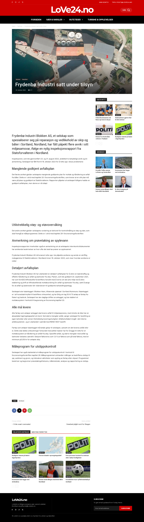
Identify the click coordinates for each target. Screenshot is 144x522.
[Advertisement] (51, 114)
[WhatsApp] (29, 410)
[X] (22, 2)
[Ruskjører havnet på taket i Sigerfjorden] (24, 445)
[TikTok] (19, 2)
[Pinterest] (24, 410)
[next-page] (17, 486)
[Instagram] (16, 2)
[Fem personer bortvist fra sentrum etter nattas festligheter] (78, 445)
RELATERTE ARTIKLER (21, 432)
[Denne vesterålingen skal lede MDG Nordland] (51, 469)
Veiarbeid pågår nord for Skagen (78, 424)
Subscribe (125, 508)
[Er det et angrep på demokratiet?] (123, 181)
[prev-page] (13, 486)
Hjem (13, 26)
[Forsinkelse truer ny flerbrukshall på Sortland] (78, 469)
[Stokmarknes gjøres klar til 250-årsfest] (123, 110)
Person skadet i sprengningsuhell (50, 455)
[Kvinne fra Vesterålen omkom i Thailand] (104, 129)
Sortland (21, 401)
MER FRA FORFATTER (39, 432)
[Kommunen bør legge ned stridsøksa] (24, 469)
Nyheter (19, 26)
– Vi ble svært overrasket (21, 424)
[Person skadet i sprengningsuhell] (51, 445)
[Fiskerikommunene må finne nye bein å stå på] (104, 110)
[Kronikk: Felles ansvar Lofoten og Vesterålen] (104, 162)
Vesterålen (25, 79)
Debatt (15, 476)
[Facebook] (12, 2)
